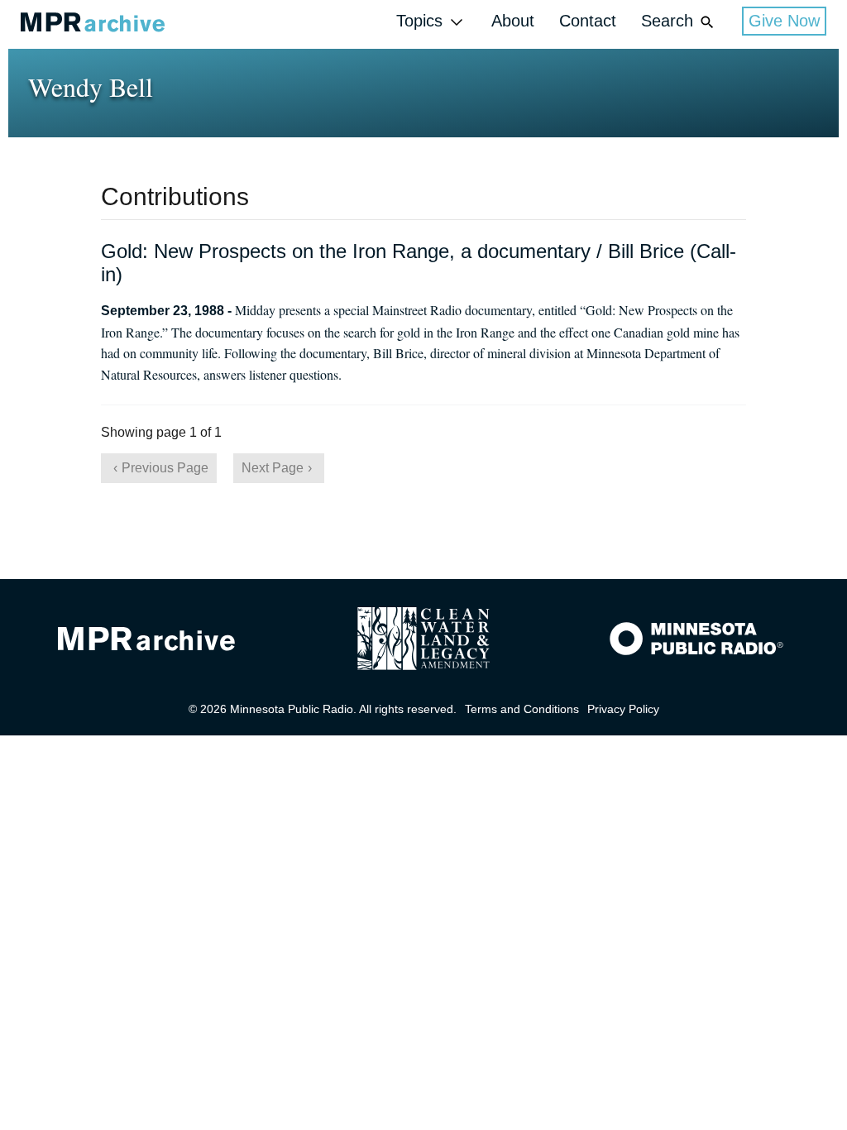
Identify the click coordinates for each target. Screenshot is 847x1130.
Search (667, 21)
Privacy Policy (623, 709)
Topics (419, 21)
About (512, 21)
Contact (587, 21)
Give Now (784, 21)
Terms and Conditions (522, 709)
